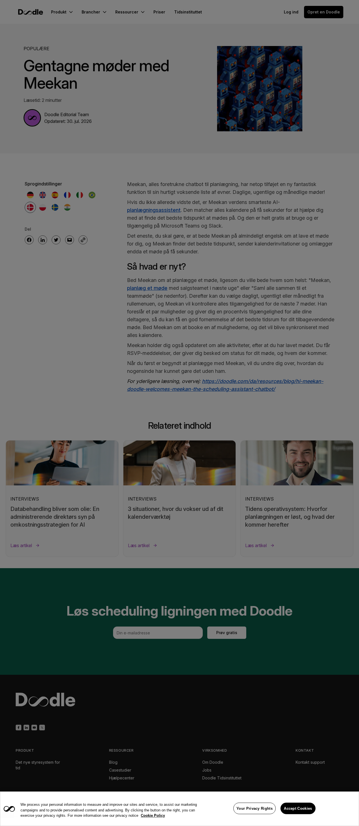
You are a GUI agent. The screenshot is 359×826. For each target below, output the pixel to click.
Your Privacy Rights (254, 808)
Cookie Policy (153, 815)
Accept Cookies (298, 808)
